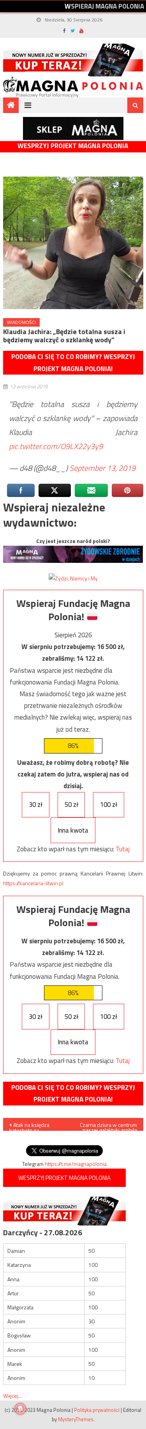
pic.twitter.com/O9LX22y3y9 (56, 446)
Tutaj (123, 849)
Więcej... (12, 1396)
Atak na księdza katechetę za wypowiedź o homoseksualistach (32, 1126)
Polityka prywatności (97, 1410)
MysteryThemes (75, 1419)
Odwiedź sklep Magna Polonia (73, 128)
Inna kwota (73, 830)
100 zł (108, 804)
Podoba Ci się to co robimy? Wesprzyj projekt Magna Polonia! (73, 363)
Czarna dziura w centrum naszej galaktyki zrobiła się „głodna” (108, 1126)
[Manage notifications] (20, 1408)
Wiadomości (21, 322)
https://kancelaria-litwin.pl (33, 883)
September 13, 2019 (102, 468)
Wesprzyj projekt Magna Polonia (73, 146)
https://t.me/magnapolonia (76, 1164)
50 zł (71, 804)
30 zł (35, 804)
